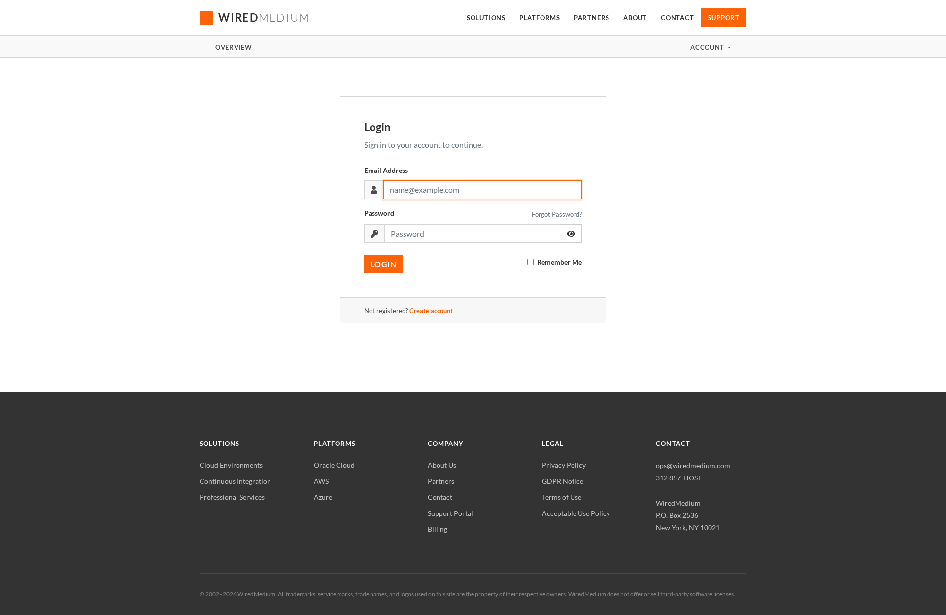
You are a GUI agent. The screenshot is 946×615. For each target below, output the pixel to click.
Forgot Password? (557, 214)
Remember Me (559, 262)
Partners (441, 481)
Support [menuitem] (724, 18)
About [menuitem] (635, 18)
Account (708, 47)
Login (384, 264)
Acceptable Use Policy (576, 513)
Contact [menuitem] (677, 18)
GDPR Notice (562, 481)
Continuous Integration (235, 481)
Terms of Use (561, 497)
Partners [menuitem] (591, 18)
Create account (431, 311)
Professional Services (232, 497)
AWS (321, 481)
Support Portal (450, 513)
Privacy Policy (564, 465)
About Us (442, 465)
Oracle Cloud (334, 465)
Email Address (386, 170)
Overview (233, 47)
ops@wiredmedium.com (693, 465)
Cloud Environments (231, 465)
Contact (440, 497)
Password (379, 213)
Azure (323, 497)
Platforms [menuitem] (539, 18)
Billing (437, 529)
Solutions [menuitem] (486, 18)
